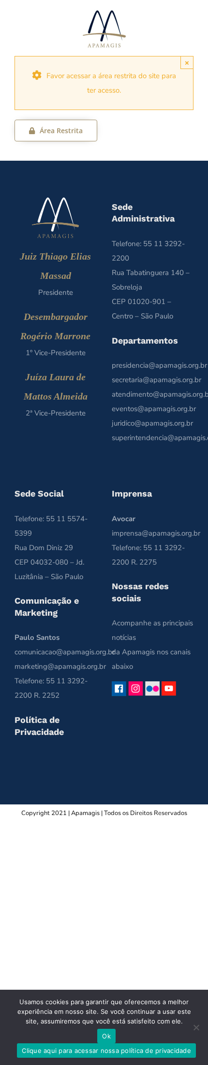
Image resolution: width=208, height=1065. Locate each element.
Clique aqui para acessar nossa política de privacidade (106, 1050)
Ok (106, 1036)
